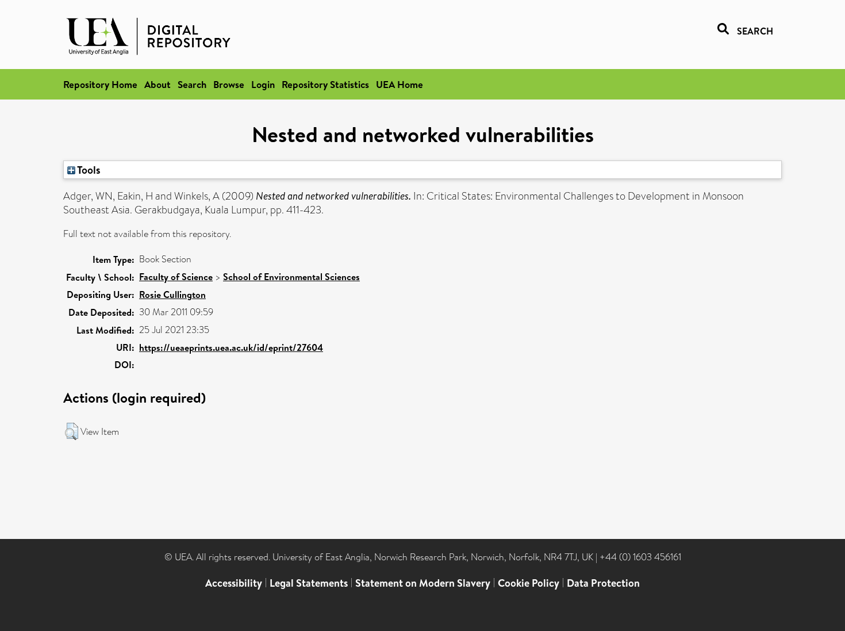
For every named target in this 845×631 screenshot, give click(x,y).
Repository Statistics (325, 84)
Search (192, 84)
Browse (228, 84)
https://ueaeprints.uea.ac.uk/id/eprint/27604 (231, 347)
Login (263, 84)
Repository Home (100, 84)
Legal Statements (309, 583)
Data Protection (603, 583)
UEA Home (399, 84)
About (157, 84)
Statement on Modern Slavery (422, 583)
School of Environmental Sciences (291, 276)
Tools (88, 169)
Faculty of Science (176, 276)
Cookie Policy (528, 583)
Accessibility (233, 583)
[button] (71, 431)
